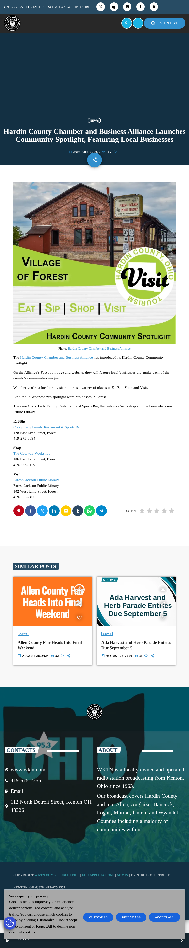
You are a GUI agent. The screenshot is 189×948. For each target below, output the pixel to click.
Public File (68, 875)
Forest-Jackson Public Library (36, 480)
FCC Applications (98, 875)
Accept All (164, 917)
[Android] (154, 6)
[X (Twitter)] (100, 6)
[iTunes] (114, 6)
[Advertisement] (94, 76)
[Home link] (12, 23)
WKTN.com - (45, 875)
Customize (98, 917)
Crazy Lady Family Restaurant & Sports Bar (47, 427)
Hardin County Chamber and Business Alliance (99, 348)
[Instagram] (127, 6)
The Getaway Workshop (31, 453)
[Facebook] (140, 6)
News (94, 120)
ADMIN (122, 875)
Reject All (131, 917)
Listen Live (164, 23)
